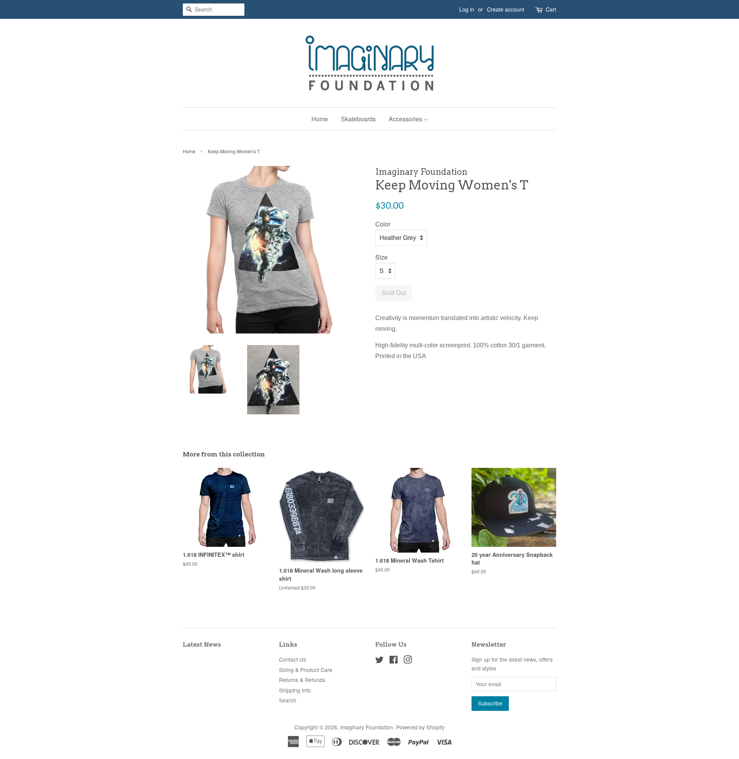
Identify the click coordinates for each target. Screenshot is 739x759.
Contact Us (292, 659)
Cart (551, 9)
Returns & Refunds (302, 680)
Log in (466, 9)
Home (319, 118)
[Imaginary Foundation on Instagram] (407, 661)
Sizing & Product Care (306, 670)
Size (381, 257)
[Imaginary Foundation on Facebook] (393, 661)
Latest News (202, 644)
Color (382, 223)
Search (287, 700)
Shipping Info (295, 690)
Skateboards (358, 118)
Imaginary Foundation (366, 727)
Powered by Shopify (420, 727)
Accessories (406, 118)
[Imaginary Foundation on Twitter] (379, 661)
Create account (505, 9)
